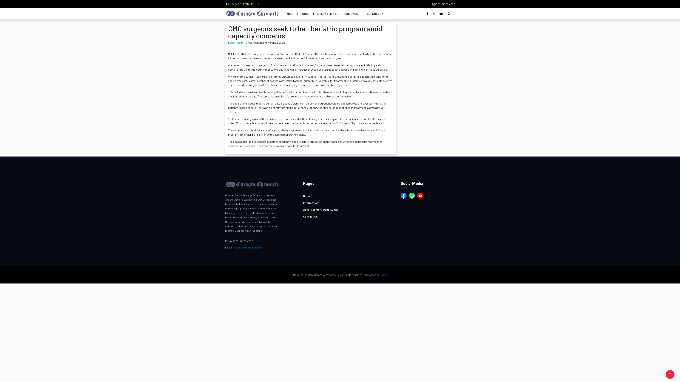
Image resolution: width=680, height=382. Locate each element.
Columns (351, 13)
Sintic (383, 274)
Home (307, 196)
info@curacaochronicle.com (247, 247)
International (327, 13)
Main (290, 13)
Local (305, 13)
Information (310, 202)
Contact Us (310, 216)
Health (239, 42)
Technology (374, 13)
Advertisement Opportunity (320, 209)
